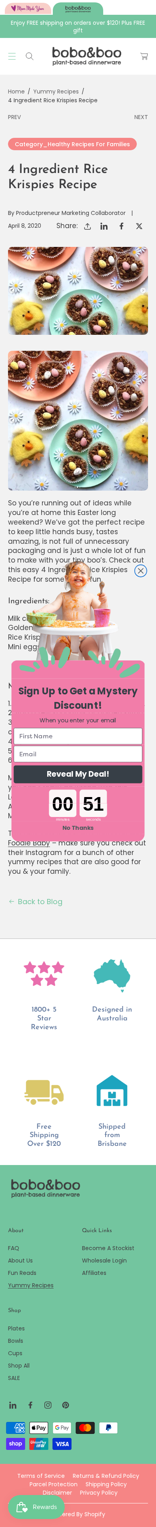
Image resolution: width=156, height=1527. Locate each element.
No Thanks (78, 828)
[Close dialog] (141, 571)
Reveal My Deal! (78, 774)
